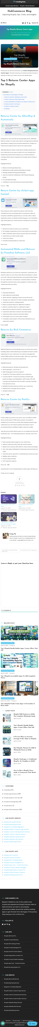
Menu (4, 23)
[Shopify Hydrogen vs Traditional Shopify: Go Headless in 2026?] (7, 763)
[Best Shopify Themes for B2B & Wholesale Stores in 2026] (7, 751)
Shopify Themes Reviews (27, 6)
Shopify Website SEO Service (13, 839)
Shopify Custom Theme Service (14, 834)
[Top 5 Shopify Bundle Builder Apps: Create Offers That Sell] (7, 729)
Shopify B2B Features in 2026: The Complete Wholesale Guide (24, 715)
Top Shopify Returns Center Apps (16, 64)
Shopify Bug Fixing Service (12, 824)
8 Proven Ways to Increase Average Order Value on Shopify (25, 737)
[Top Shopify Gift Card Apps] (9, 499)
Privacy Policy (16, 1020)
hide (11, 92)
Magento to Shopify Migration (14, 827)
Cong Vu (15, 61)
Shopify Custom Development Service (17, 832)
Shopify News (8, 805)
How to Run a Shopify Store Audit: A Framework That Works (25, 771)
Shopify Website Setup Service (14, 837)
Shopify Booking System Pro (13, 875)
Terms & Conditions (27, 1020)
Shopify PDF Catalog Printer (13, 860)
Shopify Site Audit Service (12, 822)
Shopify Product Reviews (12, 858)
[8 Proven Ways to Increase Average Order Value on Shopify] (7, 740)
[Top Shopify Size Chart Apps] (27, 499)
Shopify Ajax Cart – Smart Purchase (16, 865)
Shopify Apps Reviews (12, 6)
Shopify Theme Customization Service (15, 998)
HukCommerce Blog (19, 11)
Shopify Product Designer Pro (13, 862)
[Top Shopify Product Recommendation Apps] (9, 516)
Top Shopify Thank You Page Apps (28, 550)
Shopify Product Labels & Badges (15, 867)
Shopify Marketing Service (12, 842)
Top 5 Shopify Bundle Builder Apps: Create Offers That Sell (24, 726)
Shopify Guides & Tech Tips (12, 798)
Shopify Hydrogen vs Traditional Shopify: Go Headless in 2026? (25, 760)
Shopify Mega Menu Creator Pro (14, 870)
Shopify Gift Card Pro (11, 855)
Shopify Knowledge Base (11, 802)
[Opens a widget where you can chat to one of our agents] (32, 1024)
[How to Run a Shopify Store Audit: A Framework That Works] (7, 774)
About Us (8, 1020)
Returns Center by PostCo (15, 399)
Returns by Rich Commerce (16, 330)
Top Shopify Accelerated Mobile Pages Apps (9, 550)
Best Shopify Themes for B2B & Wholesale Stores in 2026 (25, 749)
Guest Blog (7, 790)
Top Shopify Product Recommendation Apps (8, 523)
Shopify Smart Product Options (14, 872)
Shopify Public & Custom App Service (16, 829)
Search (34, 23)
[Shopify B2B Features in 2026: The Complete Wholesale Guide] (7, 718)
